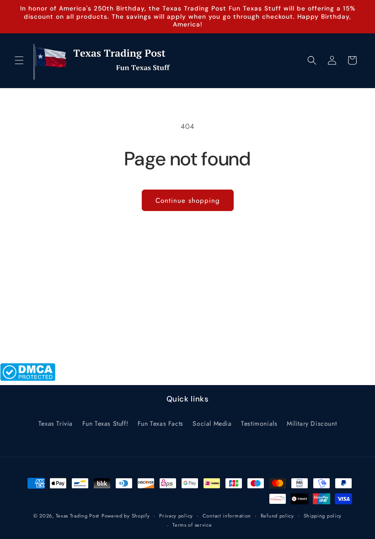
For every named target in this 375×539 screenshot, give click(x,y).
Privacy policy (176, 515)
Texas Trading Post (78, 515)
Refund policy (277, 515)
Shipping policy (323, 515)
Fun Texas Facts (160, 423)
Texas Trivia (55, 423)
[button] (19, 60)
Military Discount (312, 423)
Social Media (212, 423)
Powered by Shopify (126, 515)
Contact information (227, 515)
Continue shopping (187, 201)
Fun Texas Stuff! (105, 423)
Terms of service (192, 524)
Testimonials (259, 423)
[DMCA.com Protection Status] (27, 378)
